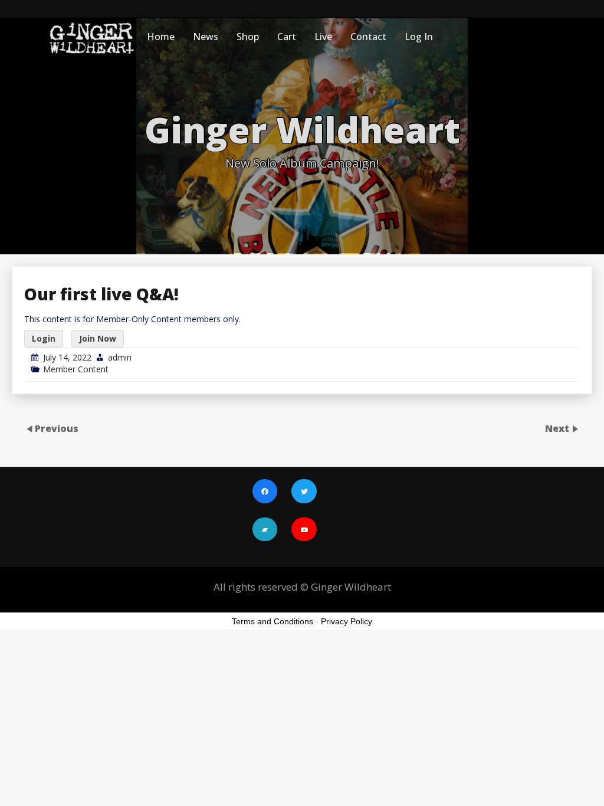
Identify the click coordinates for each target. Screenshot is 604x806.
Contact (368, 36)
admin (120, 357)
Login (43, 338)
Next (558, 428)
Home (161, 36)
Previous (56, 428)
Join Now (97, 338)
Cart (286, 36)
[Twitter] (304, 493)
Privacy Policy (346, 621)
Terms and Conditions (272, 621)
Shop (248, 36)
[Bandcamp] (265, 530)
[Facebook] (265, 493)
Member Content (76, 369)
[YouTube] (304, 530)
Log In (419, 36)
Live (323, 36)
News (205, 36)
